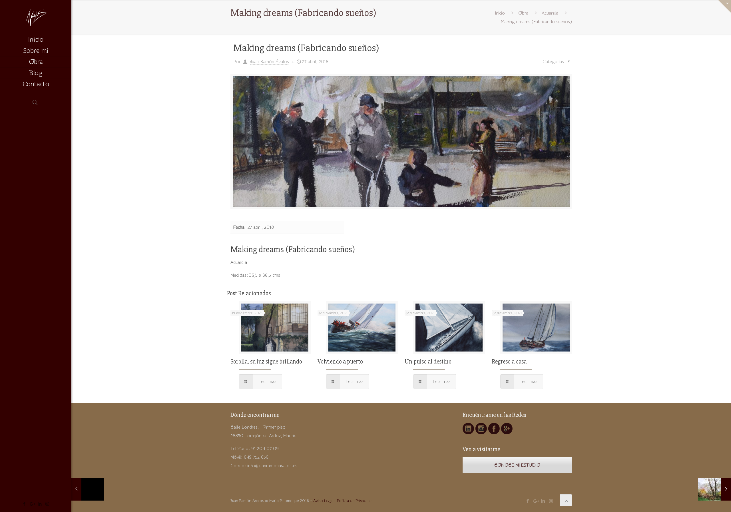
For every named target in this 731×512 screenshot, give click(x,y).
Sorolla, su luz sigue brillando (266, 361)
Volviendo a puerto (340, 361)
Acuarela (550, 13)
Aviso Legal (323, 501)
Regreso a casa (509, 361)
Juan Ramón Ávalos (269, 61)
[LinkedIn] (40, 504)
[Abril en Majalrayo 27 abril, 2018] (714, 489)
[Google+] (32, 504)
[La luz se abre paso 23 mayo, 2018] (87, 489)
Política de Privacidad (355, 501)
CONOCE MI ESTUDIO (517, 465)
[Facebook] (24, 504)
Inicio (500, 13)
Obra (523, 13)
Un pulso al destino (428, 361)
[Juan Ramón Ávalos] (35, 17)
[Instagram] (47, 504)
